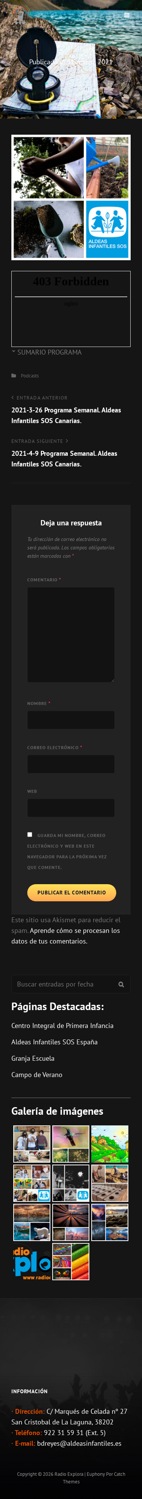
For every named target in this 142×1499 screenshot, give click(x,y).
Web (32, 791)
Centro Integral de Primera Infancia (62, 1025)
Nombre (39, 703)
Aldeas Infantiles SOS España (54, 1042)
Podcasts (30, 375)
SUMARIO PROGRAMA (49, 352)
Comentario (44, 579)
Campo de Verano (36, 1074)
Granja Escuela (33, 1058)
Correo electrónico (55, 747)
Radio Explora (69, 1474)
